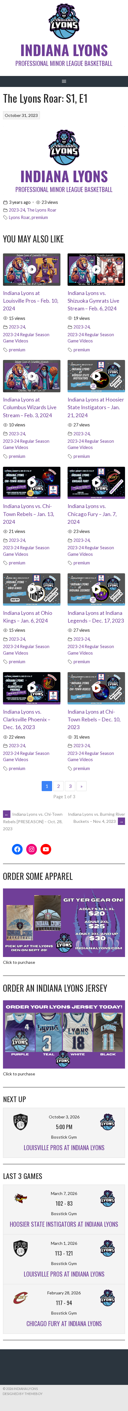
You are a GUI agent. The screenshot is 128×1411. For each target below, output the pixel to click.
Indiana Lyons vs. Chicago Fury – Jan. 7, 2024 (92, 514)
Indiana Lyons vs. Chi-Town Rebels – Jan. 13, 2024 (28, 514)
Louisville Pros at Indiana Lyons (64, 1147)
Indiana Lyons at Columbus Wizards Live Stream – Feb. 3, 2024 (30, 407)
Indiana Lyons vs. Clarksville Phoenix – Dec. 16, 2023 (26, 720)
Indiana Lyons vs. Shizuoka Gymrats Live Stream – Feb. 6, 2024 (93, 301)
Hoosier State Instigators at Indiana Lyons (64, 1224)
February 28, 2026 (64, 1292)
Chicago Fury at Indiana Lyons (64, 1323)
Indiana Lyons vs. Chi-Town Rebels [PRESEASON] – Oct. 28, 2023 (33, 821)
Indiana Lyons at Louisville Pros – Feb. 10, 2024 (30, 301)
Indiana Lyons (64, 49)
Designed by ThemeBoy (23, 1394)
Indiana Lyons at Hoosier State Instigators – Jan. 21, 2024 (96, 407)
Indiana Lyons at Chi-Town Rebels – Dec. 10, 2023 (94, 720)
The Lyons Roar (42, 209)
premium (40, 217)
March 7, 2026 (64, 1193)
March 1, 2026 (64, 1243)
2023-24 (17, 209)
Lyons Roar (19, 217)
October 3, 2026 (64, 1116)
